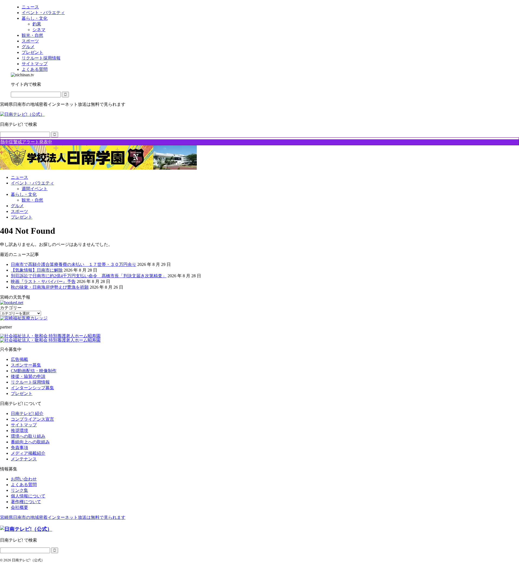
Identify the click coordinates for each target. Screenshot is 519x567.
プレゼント (21, 217)
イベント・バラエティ (32, 183)
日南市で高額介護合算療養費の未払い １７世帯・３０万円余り (73, 264)
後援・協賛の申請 (28, 376)
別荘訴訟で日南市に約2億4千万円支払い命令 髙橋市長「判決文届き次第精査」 (89, 275)
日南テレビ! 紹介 (27, 413)
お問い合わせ (24, 479)
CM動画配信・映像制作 (33, 370)
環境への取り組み (28, 436)
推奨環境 (19, 430)
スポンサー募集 (26, 365)
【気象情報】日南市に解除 (37, 270)
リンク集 (19, 490)
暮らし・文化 (24, 194)
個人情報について (28, 496)
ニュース (19, 177)
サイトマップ (24, 425)
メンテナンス (24, 459)
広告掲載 (19, 359)
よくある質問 (24, 484)
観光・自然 (32, 200)
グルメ (17, 205)
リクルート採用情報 (30, 382)
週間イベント (35, 188)
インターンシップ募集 (32, 387)
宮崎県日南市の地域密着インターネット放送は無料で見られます (62, 517)
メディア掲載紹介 (28, 453)
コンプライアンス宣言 (32, 419)
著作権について (26, 501)
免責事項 (19, 447)
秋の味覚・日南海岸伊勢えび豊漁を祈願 (50, 287)
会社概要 (19, 507)
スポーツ (19, 211)
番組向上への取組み (30, 442)
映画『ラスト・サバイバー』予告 (43, 281)
